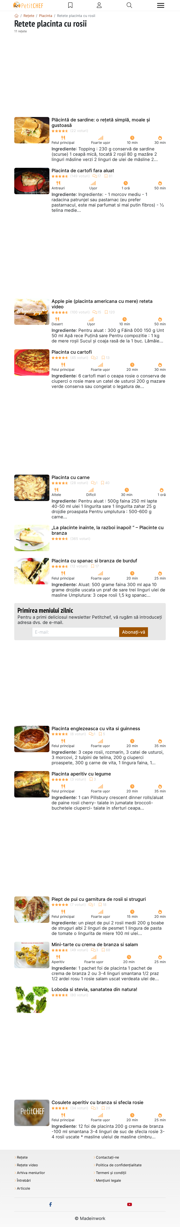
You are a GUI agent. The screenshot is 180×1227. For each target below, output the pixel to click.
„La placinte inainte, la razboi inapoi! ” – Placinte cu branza (108, 530)
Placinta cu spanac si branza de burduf (94, 560)
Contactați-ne (107, 1157)
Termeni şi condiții (111, 1173)
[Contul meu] (99, 5)
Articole (23, 1188)
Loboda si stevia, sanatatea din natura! (94, 989)
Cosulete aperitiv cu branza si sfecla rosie (97, 1102)
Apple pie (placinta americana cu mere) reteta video (102, 303)
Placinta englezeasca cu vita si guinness (96, 728)
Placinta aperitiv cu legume (81, 774)
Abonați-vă (133, 632)
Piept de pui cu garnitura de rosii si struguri (99, 899)
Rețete (22, 1157)
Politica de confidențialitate (119, 1165)
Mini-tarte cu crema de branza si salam (95, 944)
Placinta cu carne (71, 477)
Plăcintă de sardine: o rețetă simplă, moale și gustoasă (101, 122)
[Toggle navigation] (161, 5)
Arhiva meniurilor (31, 1173)
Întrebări (24, 1180)
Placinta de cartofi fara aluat (83, 170)
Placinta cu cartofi (72, 352)
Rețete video (27, 1165)
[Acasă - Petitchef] (16, 15)
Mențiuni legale (108, 1180)
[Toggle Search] (129, 5)
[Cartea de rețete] (70, 5)
